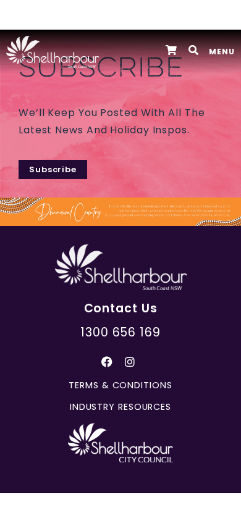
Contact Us (121, 308)
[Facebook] (107, 362)
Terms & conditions (120, 385)
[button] (194, 50)
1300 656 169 (120, 332)
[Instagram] (130, 362)
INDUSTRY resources (120, 407)
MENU (222, 51)
